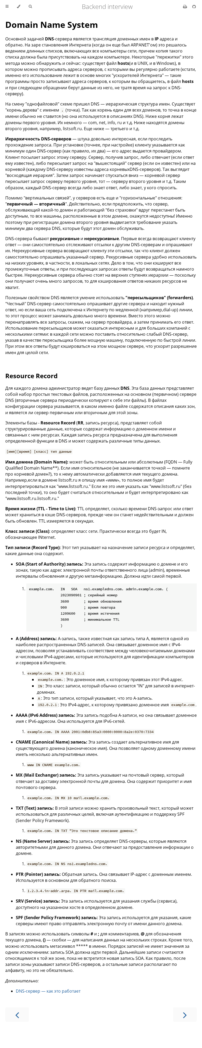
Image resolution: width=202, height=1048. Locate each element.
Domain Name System (51, 24)
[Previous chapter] (17, 1014)
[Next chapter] (185, 1014)
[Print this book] (185, 6)
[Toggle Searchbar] (30, 6)
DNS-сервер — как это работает (48, 991)
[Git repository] (194, 6)
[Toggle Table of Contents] (7, 6)
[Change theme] (18, 6)
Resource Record (31, 375)
